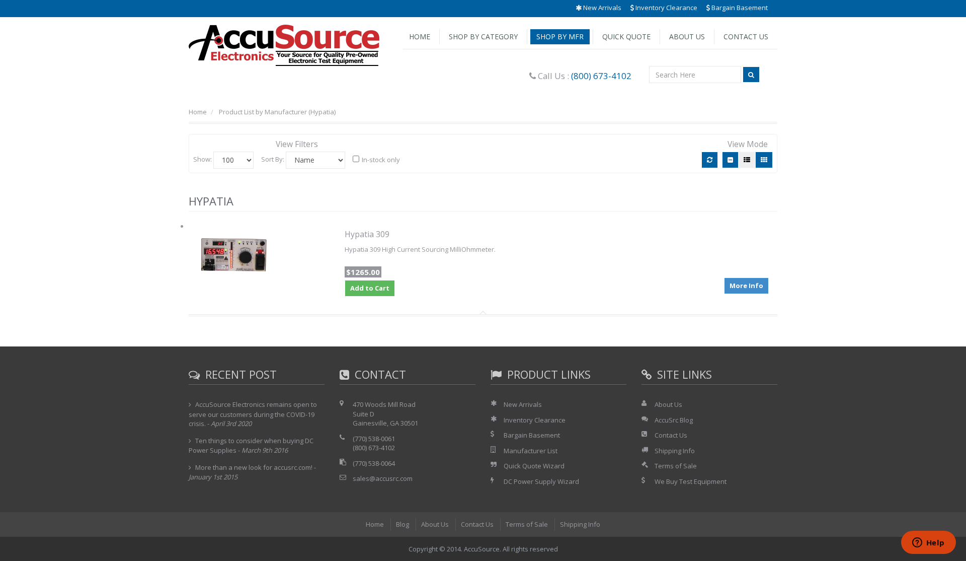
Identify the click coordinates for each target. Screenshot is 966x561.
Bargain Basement (739, 7)
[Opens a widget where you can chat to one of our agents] (928, 543)
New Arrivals (601, 7)
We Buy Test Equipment (691, 481)
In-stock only (381, 159)
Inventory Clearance (665, 7)
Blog (402, 524)
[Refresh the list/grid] (709, 160)
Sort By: (272, 159)
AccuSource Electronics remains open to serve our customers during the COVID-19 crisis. (253, 414)
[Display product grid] (764, 160)
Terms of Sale (676, 465)
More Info (746, 285)
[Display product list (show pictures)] (747, 160)
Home (419, 36)
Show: (202, 159)
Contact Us (745, 36)
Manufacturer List (530, 450)
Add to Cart (369, 288)
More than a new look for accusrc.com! (253, 467)
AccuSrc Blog (674, 420)
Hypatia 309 (367, 234)
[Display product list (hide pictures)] (730, 160)
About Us (687, 36)
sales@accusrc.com (383, 478)
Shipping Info (675, 450)
